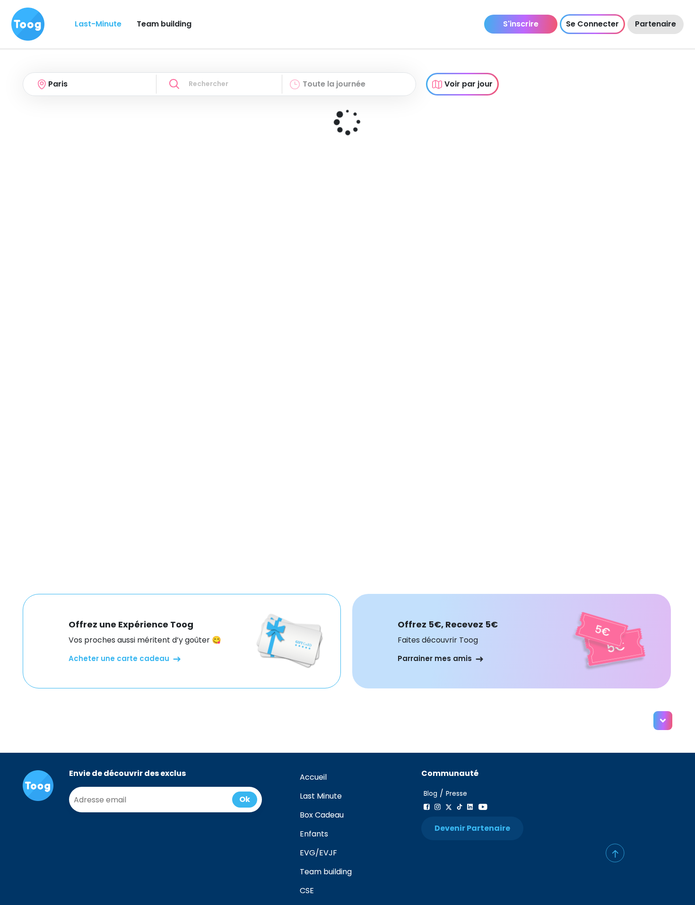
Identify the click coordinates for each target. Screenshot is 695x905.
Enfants (314, 833)
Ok (244, 799)
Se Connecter (592, 23)
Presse (456, 793)
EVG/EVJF (318, 852)
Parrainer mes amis (435, 658)
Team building (164, 23)
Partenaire (655, 23)
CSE (307, 890)
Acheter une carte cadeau (119, 658)
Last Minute (321, 796)
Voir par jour (468, 83)
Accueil (313, 777)
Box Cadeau (322, 814)
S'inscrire (521, 23)
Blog (430, 793)
